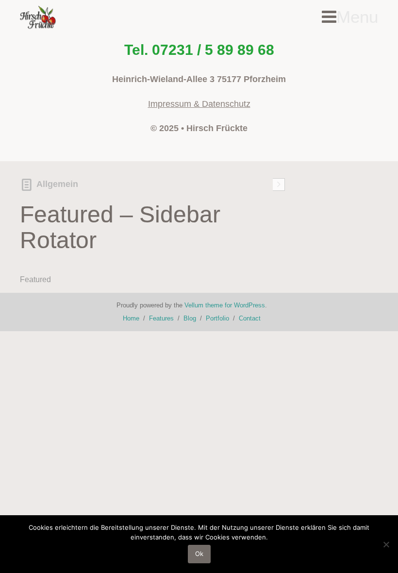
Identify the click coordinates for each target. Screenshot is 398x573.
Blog (189, 318)
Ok (199, 553)
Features (161, 318)
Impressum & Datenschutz (199, 104)
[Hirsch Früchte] (38, 18)
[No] (386, 544)
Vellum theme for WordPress (224, 305)
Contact (250, 318)
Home (131, 318)
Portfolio (217, 318)
